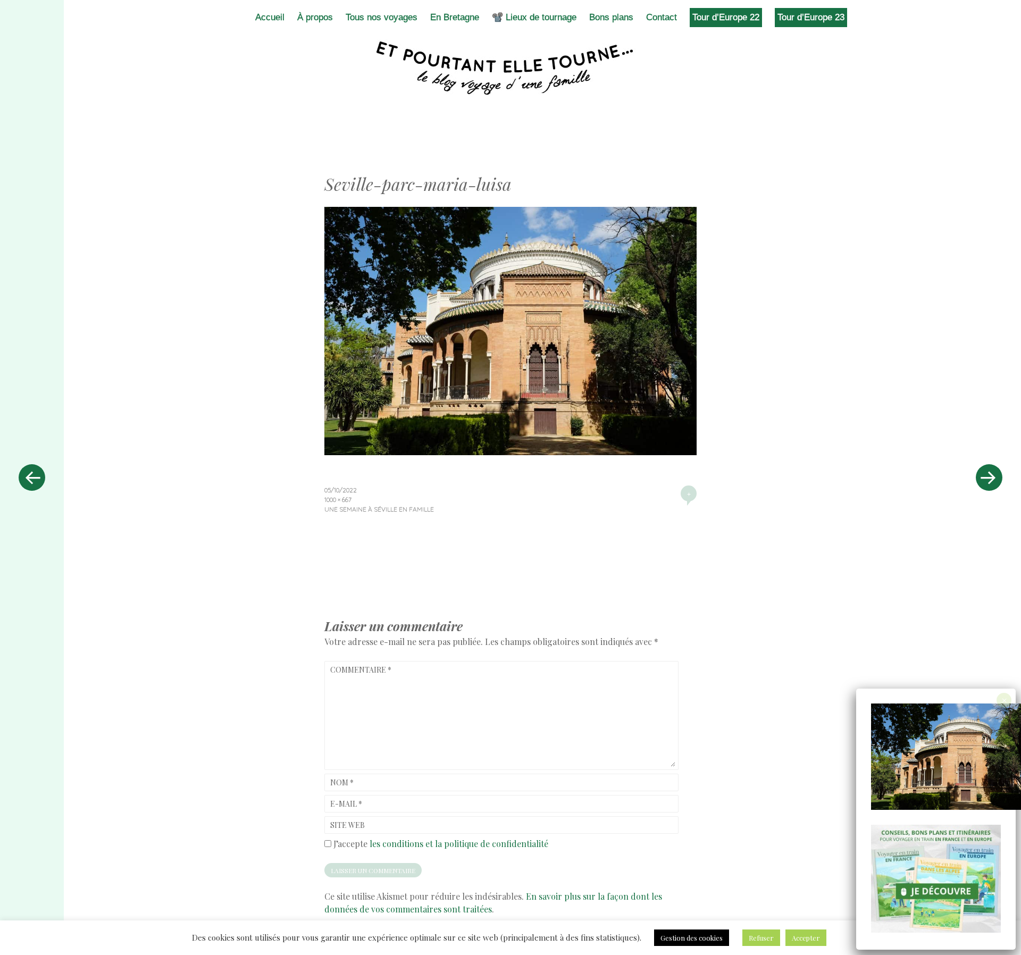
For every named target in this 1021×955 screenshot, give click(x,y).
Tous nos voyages (381, 17)
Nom (342, 782)
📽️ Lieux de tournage (534, 17)
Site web (347, 825)
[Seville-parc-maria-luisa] (510, 451)
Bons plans (611, 17)
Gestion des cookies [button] (691, 937)
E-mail (346, 804)
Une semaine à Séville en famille (379, 509)
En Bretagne (454, 17)
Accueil (269, 17)
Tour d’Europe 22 (725, 17)
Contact (661, 17)
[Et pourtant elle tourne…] (510, 68)
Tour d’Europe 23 (810, 17)
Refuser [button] (761, 937)
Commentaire (360, 670)
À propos (315, 17)
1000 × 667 (338, 500)
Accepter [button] (806, 937)
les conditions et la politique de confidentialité (459, 843)
